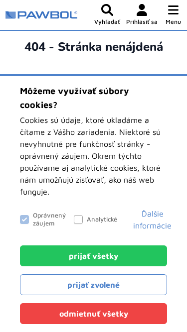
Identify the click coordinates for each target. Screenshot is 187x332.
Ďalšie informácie (152, 219)
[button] (173, 15)
